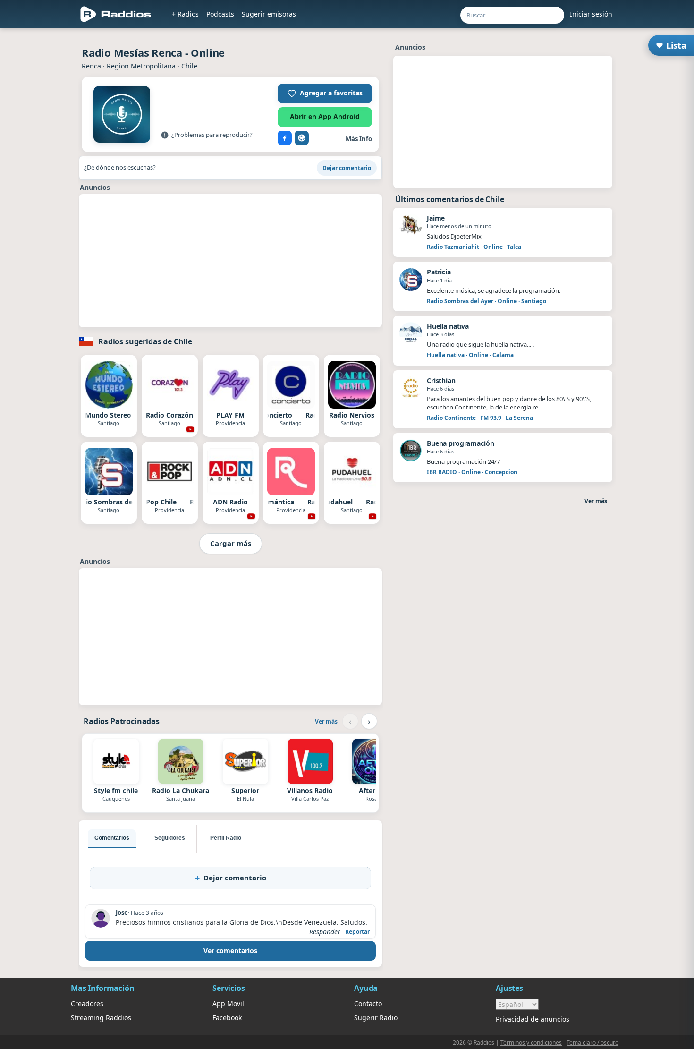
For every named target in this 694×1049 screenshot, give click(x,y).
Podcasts (220, 13)
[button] (325, 93)
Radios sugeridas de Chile (145, 341)
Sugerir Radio (376, 1017)
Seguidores (169, 838)
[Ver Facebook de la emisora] (285, 138)
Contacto (368, 1003)
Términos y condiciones (531, 1043)
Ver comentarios (230, 950)
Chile (189, 65)
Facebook (227, 1017)
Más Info (359, 139)
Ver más (326, 721)
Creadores (87, 1003)
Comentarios (111, 838)
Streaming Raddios (101, 1017)
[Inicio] (116, 14)
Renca (91, 65)
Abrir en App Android (325, 116)
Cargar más (230, 543)
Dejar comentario (346, 168)
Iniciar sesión (591, 13)
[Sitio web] (302, 138)
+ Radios (185, 13)
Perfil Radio (225, 838)
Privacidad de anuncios (532, 1019)
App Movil (228, 1003)
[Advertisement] (230, 261)
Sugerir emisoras (269, 13)
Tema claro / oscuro (592, 1043)
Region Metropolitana (141, 65)
